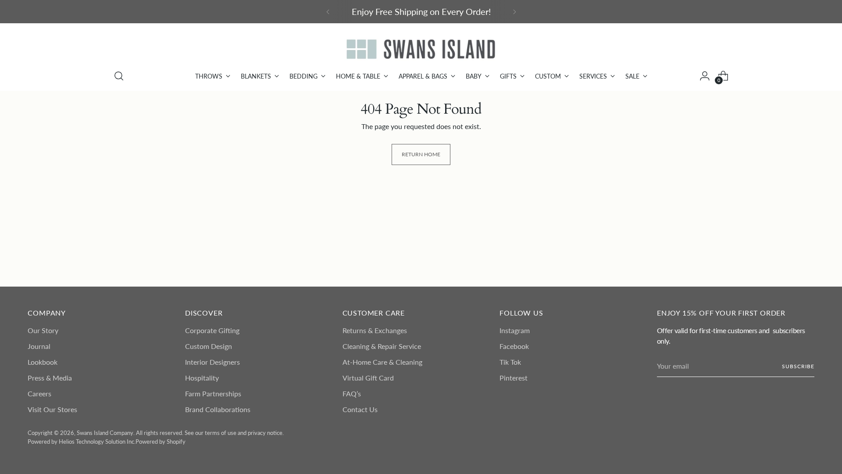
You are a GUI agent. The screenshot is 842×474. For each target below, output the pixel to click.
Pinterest (513, 377)
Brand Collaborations (217, 409)
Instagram (514, 330)
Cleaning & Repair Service (382, 346)
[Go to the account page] (705, 76)
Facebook (514, 346)
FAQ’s (352, 393)
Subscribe (798, 366)
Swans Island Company (105, 432)
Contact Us (360, 409)
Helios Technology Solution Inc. (97, 441)
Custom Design (208, 346)
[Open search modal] (119, 76)
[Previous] (328, 11)
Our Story (43, 330)
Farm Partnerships (213, 393)
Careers (39, 393)
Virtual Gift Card (368, 377)
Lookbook (42, 362)
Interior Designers (212, 362)
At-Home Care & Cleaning (382, 362)
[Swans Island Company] (421, 49)
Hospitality (202, 377)
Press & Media (50, 377)
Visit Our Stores (52, 409)
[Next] (514, 11)
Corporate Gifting (212, 330)
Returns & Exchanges (375, 330)
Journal (39, 346)
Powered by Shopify (161, 441)
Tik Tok (510, 362)
